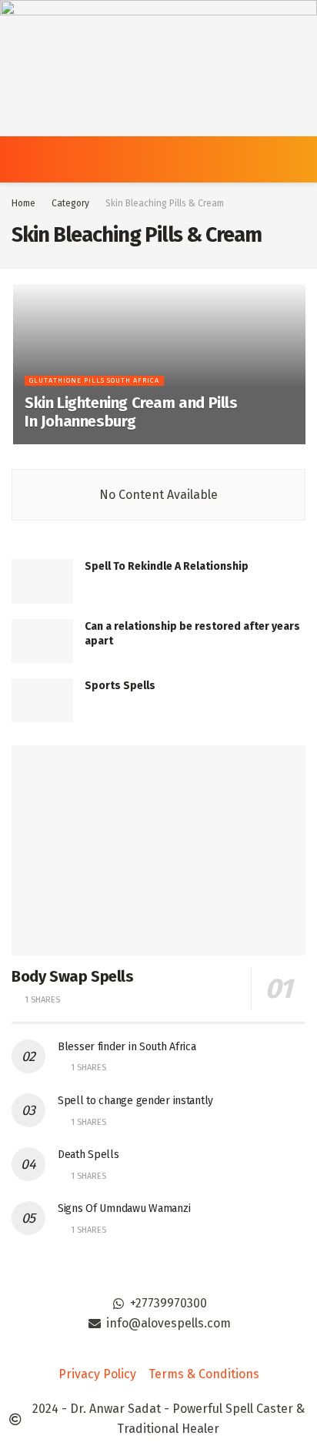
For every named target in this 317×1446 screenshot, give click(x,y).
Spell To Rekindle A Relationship (167, 566)
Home (23, 203)
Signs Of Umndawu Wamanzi (124, 1208)
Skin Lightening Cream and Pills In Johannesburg (131, 411)
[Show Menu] (18, 159)
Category (70, 203)
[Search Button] (298, 159)
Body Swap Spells (73, 976)
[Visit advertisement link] (158, 68)
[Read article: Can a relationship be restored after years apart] (42, 641)
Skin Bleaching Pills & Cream (164, 203)
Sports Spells (120, 685)
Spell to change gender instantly (135, 1100)
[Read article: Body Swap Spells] (158, 850)
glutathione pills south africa (94, 380)
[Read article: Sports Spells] (42, 700)
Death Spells (88, 1154)
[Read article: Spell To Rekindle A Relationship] (42, 581)
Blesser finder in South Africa (127, 1046)
